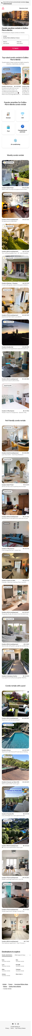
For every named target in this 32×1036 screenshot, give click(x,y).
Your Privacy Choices (20, 1028)
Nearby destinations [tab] (7, 955)
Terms (12, 1028)
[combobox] (15, 38)
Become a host (23, 8)
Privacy (7, 1028)
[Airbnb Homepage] (3, 8)
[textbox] (8, 43)
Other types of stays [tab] (20, 955)
